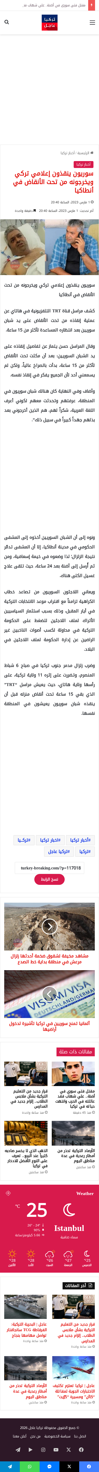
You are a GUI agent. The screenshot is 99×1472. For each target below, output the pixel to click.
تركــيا (23, 840)
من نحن (35, 1436)
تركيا (83, 851)
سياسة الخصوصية (57, 1436)
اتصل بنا (80, 1436)
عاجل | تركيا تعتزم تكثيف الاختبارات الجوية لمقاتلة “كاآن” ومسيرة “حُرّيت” (74, 1391)
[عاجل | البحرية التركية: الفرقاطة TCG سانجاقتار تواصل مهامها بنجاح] (25, 1307)
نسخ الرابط (49, 879)
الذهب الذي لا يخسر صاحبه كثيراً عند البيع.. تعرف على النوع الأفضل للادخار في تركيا (26, 1158)
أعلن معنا (19, 1436)
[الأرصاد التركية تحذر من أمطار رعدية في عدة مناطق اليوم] (73, 1133)
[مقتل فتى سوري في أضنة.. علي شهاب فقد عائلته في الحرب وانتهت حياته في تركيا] (73, 1074)
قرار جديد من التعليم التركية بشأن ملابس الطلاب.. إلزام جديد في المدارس (29, 1099)
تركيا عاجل (58, 851)
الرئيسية (83, 153)
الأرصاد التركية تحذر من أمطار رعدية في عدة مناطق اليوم (76, 1155)
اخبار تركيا (49, 840)
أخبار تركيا (68, 153)
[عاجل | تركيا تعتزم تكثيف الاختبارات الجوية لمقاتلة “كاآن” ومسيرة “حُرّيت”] (73, 1368)
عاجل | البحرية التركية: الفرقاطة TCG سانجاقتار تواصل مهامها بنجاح (27, 1330)
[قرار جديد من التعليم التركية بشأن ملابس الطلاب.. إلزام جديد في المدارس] (26, 1074)
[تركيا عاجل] (50, 23)
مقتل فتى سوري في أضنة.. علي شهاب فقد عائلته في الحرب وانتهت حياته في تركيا (75, 1099)
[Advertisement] (49, 89)
